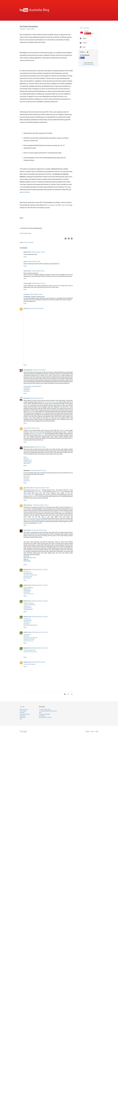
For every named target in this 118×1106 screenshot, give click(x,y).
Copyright (22, 712)
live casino (26, 556)
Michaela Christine (29, 447)
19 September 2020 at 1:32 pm (41, 487)
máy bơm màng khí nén (29, 650)
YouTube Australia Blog (28, 242)
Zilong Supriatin (28, 370)
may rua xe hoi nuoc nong (30, 651)
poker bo (26, 559)
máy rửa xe (26, 636)
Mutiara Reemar (28, 505)
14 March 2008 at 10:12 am (38, 283)
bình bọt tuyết (27, 589)
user (25, 428)
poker (25, 457)
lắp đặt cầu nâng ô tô (29, 603)
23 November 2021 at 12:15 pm (40, 569)
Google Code (64, 205)
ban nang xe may (28, 573)
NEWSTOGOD (27, 252)
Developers (22, 717)
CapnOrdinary (27, 271)
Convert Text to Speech (29, 664)
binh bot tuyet (27, 578)
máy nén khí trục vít (28, 593)
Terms (96, 731)
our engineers (51, 205)
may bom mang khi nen (29, 604)
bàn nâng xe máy (28, 576)
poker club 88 (62, 512)
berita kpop (26, 479)
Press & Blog (23, 711)
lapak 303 (34, 496)
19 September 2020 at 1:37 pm (40, 505)
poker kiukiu (27, 391)
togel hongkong (27, 461)
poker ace (59, 491)
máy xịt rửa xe (27, 618)
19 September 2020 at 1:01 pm (38, 470)
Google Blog (42, 715)
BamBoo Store (27, 569)
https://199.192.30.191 (29, 494)
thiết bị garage (27, 590)
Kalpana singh (27, 662)
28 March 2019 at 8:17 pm (36, 398)
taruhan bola (27, 463)
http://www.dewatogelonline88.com (33, 518)
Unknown (26, 308)
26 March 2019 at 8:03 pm (39, 370)
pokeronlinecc (27, 388)
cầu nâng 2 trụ (27, 571)
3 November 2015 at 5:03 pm (36, 308)
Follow (83, 57)
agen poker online (28, 487)
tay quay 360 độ (28, 608)
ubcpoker (62, 430)
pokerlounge (27, 560)
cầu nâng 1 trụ (27, 622)
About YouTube (24, 709)
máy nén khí (27, 592)
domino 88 (39, 523)
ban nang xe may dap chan (30, 637)
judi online (26, 458)
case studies (26, 192)
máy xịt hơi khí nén (28, 587)
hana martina (27, 530)
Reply (25, 256)
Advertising (23, 715)
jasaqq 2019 (27, 405)
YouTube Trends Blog (44, 714)
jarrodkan (26, 294)
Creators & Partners (25, 714)
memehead (27, 398)
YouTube (22, 706)
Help (21, 719)
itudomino (30, 411)
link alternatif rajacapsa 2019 (37, 433)
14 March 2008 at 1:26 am (33, 261)
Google (87, 731)
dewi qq (43, 435)
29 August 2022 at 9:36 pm (38, 662)
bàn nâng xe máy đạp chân (30, 625)
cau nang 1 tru (27, 634)
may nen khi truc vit (28, 640)
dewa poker (38, 491)
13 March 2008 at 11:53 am (38, 252)
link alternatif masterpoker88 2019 (32, 386)
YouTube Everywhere (29, 26)
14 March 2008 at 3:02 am (38, 271)
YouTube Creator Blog (44, 709)
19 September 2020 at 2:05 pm (39, 530)
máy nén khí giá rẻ (28, 609)
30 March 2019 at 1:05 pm (33, 428)
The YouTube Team (25, 233)
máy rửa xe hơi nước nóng (30, 575)
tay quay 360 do (28, 620)
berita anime (27, 476)
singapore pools (28, 460)
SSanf (25, 261)
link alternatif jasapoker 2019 (50, 402)
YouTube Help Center (88, 64)
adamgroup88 (27, 283)
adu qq (43, 413)
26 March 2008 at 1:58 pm (35, 294)
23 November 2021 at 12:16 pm (40, 616)
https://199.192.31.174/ (30, 557)
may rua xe (26, 623)
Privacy (92, 731)
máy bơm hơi (27, 606)
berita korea (27, 480)
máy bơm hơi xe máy (29, 639)
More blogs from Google (45, 717)
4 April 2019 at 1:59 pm (40, 447)
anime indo (26, 477)
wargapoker (27, 389)
